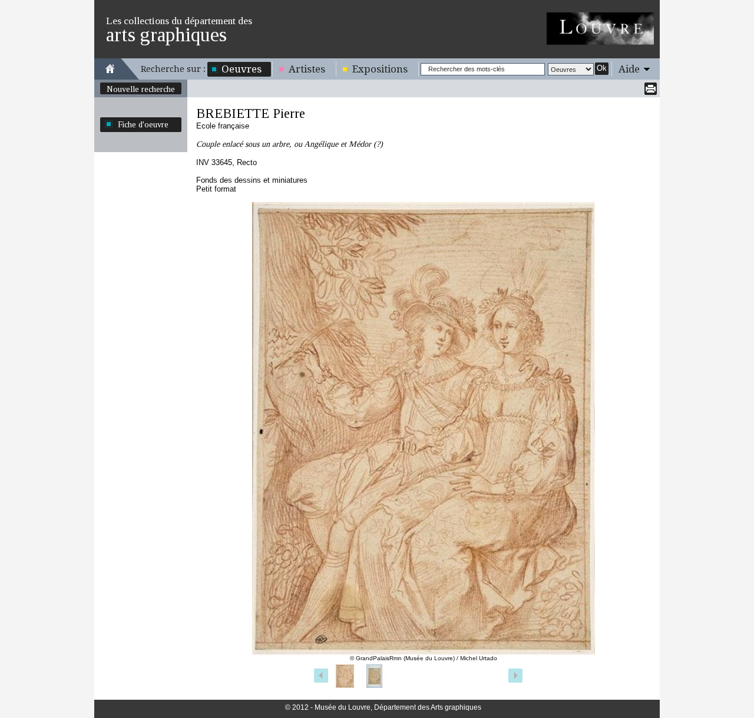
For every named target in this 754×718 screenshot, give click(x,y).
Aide (629, 69)
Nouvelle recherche (141, 89)
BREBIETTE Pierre (250, 113)
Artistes (307, 69)
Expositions (380, 69)
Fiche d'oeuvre (143, 124)
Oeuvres (241, 69)
